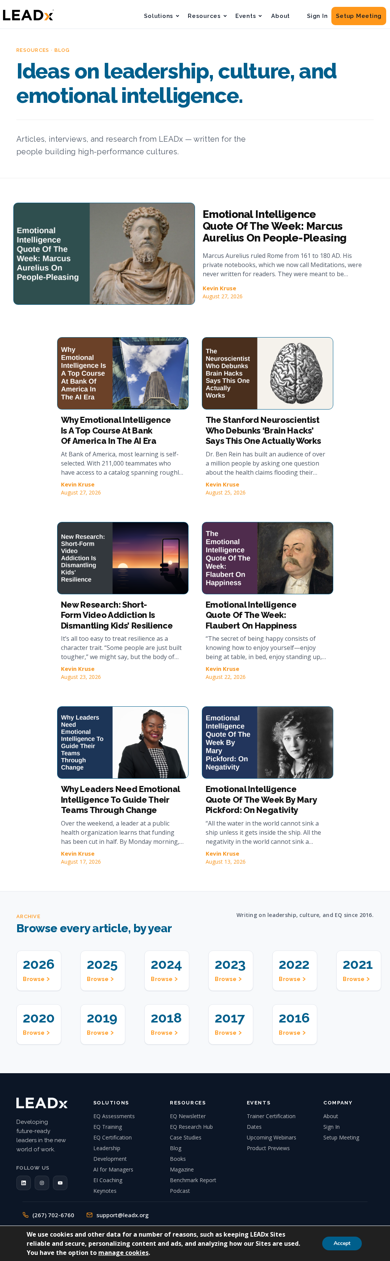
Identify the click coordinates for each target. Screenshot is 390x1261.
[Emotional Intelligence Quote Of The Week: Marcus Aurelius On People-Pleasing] (104, 253)
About (280, 16)
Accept (342, 1243)
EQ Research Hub (191, 1126)
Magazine (182, 1169)
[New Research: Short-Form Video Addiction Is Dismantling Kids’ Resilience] (123, 558)
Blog (175, 1148)
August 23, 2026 (81, 676)
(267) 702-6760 (53, 1215)
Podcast (180, 1190)
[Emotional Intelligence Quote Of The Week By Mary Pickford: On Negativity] (267, 742)
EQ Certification (112, 1137)
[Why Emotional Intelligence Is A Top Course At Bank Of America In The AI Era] (123, 373)
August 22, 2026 (226, 676)
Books (178, 1158)
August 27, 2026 (223, 296)
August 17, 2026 (81, 861)
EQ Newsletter (188, 1116)
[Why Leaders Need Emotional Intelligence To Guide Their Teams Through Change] (123, 742)
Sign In (317, 16)
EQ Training (107, 1126)
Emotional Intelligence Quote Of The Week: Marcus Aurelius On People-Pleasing (274, 226)
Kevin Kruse (219, 288)
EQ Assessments (114, 1116)
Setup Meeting (359, 16)
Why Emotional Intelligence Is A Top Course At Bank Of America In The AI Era (116, 430)
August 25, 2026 (226, 492)
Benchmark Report (193, 1180)
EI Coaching (107, 1180)
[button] (23, 1183)
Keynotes (105, 1190)
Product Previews (268, 1148)
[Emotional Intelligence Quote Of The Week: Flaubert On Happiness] (267, 558)
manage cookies (123, 1252)
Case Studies (185, 1137)
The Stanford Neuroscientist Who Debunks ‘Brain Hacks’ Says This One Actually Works (263, 430)
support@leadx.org (122, 1215)
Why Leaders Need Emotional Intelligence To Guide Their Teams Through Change (120, 799)
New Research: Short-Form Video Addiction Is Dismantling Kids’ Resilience (117, 615)
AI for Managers (113, 1169)
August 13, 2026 (226, 861)
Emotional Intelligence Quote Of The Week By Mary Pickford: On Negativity (261, 799)
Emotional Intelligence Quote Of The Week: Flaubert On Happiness (251, 615)
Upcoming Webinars (271, 1137)
